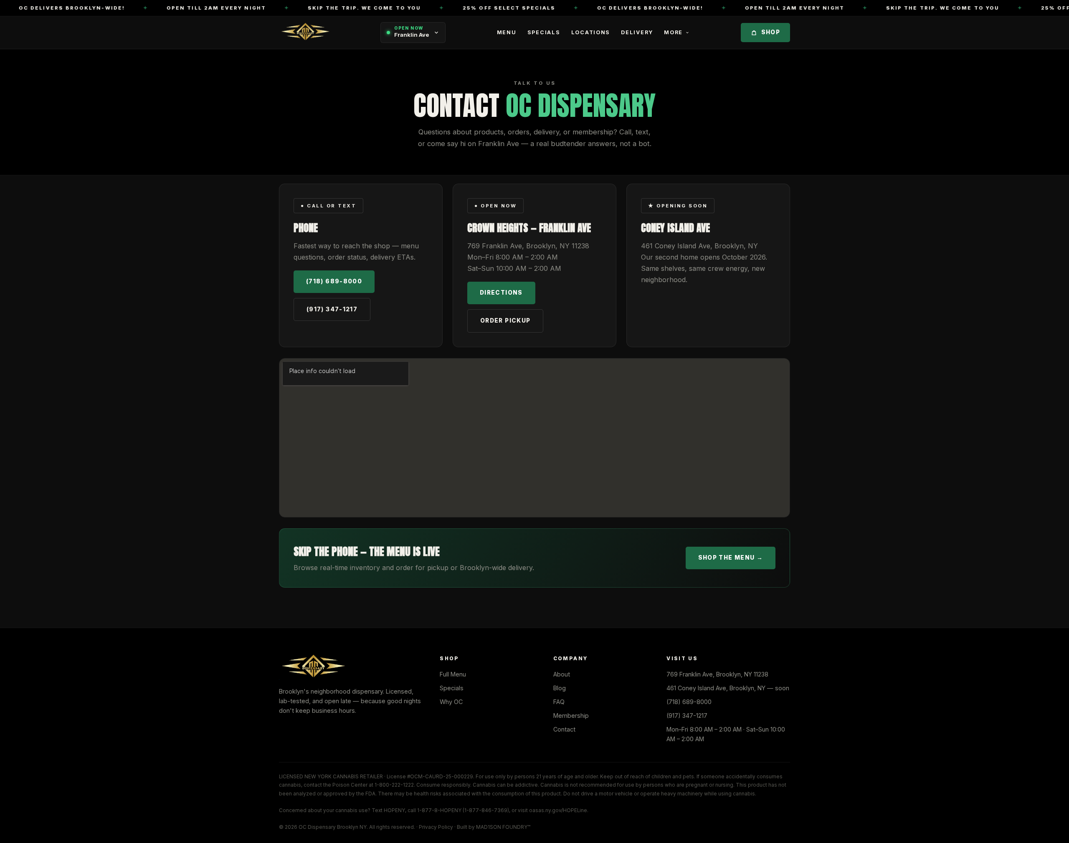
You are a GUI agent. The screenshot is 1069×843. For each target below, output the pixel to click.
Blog (559, 688)
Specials (543, 32)
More (673, 32)
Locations (590, 32)
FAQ (559, 701)
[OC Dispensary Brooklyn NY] (304, 32)
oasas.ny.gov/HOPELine (558, 810)
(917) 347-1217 (332, 309)
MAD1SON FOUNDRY (501, 827)
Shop (770, 32)
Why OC (451, 701)
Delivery (637, 32)
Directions (501, 292)
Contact (564, 729)
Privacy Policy (436, 827)
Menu (507, 32)
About (561, 674)
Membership (571, 715)
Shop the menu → (730, 557)
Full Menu (453, 674)
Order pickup (505, 320)
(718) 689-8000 (334, 281)
